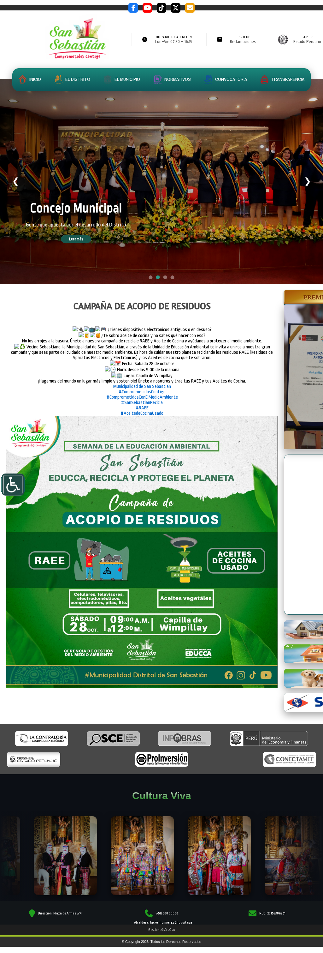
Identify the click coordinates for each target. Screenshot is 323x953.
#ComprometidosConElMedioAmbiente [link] (142, 397)
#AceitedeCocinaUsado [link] (141, 413)
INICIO (34, 79)
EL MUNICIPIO (127, 79)
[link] (142, 386)
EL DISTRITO (77, 79)
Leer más (85, 241)
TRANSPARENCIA (287, 79)
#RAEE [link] (142, 408)
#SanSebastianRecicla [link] (142, 402)
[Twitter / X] (175, 8)
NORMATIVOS (177, 79)
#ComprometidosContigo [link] (142, 392)
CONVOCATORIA (230, 79)
